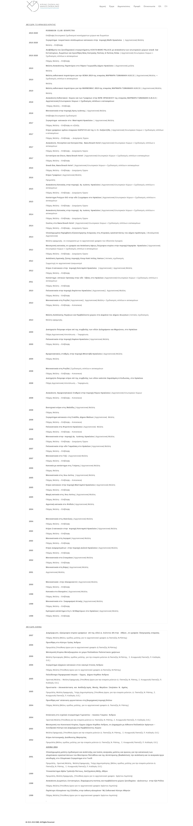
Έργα (111, 6)
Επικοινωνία (149, 6)
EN (166, 6)
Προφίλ (137, 6)
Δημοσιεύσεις (124, 6)
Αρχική (103, 6)
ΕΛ (160, 6)
